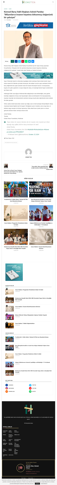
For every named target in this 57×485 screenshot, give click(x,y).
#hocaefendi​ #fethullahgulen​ (11, 142)
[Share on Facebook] (16, 61)
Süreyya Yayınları (11, 444)
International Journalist (17, 440)
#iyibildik (30, 129)
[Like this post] (12, 61)
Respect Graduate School (11, 435)
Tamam (37, 483)
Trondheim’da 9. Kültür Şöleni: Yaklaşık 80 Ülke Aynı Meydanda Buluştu (31, 337)
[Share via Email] (32, 61)
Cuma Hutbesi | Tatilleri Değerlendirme (24, 323)
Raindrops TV (5, 455)
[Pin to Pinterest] (22, 61)
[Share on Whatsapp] (26, 61)
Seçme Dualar (10, 450)
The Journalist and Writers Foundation (17, 445)
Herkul (4, 434)
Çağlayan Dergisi (5, 444)
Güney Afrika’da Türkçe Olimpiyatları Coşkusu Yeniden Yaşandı (31, 315)
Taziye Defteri (30, 478)
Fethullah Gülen (5, 431)
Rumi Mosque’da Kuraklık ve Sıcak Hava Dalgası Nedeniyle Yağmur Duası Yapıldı (32, 346)
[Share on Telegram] (29, 61)
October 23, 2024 (34, 134)
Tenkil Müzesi (10, 431)
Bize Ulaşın (24, 478)
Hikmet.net (17, 434)
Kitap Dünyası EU (5, 450)
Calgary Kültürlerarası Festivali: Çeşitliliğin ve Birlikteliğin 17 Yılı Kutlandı (32, 362)
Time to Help (10, 440)
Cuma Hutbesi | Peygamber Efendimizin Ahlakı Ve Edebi (29, 289)
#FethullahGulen (39, 129)
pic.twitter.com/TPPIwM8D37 (15, 132)
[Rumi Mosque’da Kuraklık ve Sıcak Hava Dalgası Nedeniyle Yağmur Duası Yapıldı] (41, 189)
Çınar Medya (4, 440)
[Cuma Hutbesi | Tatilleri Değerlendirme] (9, 325)
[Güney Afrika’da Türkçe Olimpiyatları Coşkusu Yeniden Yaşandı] (9, 317)
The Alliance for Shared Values (16, 451)
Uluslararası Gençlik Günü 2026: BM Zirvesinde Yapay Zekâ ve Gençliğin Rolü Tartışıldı (33, 299)
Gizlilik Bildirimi (44, 483)
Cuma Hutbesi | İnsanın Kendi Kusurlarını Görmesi (27, 306)
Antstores (11, 454)
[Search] (53, 2)
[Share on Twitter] (19, 61)
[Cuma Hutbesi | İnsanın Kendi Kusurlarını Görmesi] (41, 237)
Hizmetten (9, 20)
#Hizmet (46, 129)
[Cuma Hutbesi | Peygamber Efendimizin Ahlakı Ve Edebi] (16, 213)
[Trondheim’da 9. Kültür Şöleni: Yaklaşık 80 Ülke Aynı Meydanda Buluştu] (16, 189)
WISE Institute (16, 431)
